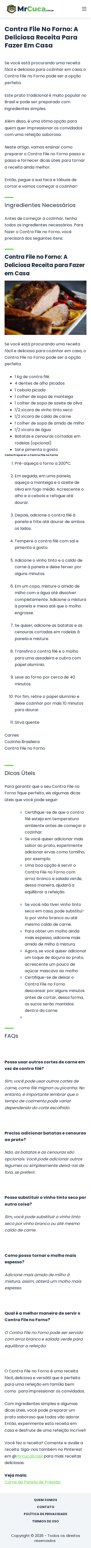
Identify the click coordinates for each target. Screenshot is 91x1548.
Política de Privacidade (45, 1514)
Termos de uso (45, 1521)
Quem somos (45, 1500)
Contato (45, 1507)
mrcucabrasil (29, 1456)
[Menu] (84, 9)
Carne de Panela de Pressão (33, 1482)
